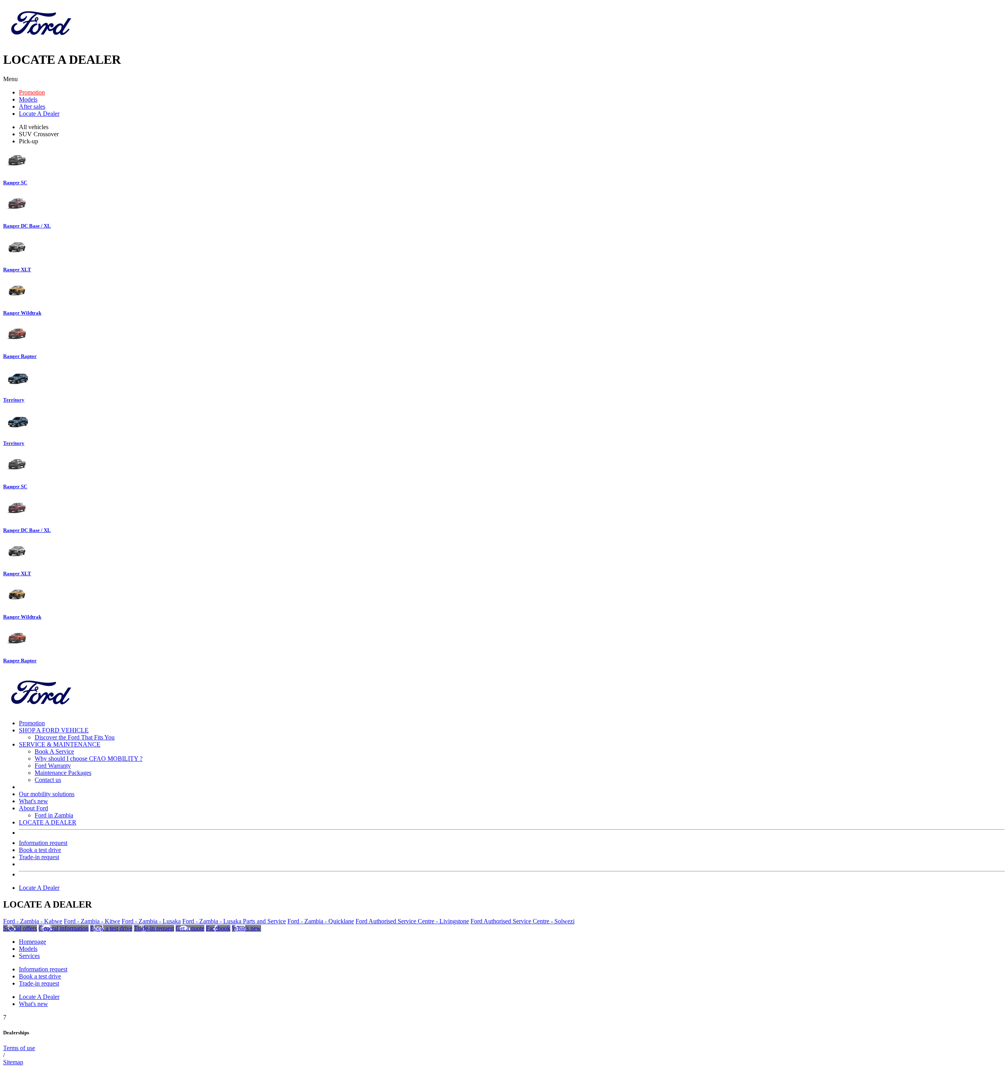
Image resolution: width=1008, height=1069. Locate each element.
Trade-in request (39, 857)
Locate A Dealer (39, 113)
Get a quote (190, 928)
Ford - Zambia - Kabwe (32, 921)
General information (64, 928)
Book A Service (54, 751)
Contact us (48, 779)
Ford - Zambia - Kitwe (92, 921)
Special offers (20, 928)
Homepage (32, 941)
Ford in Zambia (54, 815)
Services (29, 955)
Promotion (32, 92)
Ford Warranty (53, 765)
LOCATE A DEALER (47, 822)
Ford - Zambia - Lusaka (151, 921)
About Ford (33, 808)
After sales (32, 106)
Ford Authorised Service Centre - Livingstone (412, 921)
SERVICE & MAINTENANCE (59, 744)
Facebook (218, 928)
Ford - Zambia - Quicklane (320, 921)
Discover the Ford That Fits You (75, 737)
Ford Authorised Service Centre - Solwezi (522, 921)
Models (28, 99)
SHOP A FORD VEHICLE (54, 730)
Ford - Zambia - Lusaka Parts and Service (234, 921)
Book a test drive (40, 850)
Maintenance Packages (63, 772)
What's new (33, 801)
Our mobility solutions (46, 794)
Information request (43, 842)
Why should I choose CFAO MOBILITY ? (89, 758)
